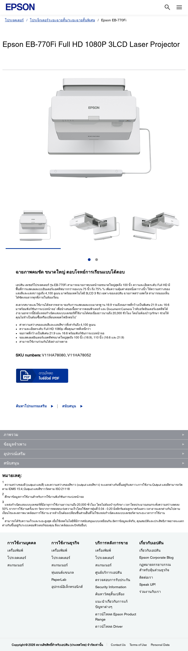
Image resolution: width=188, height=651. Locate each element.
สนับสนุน (69, 406)
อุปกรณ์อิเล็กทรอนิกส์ (67, 587)
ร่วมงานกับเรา (150, 592)
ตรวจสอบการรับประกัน (112, 580)
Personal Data (160, 645)
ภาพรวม (11, 434)
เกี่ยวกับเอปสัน (150, 550)
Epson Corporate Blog (156, 557)
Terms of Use (138, 645)
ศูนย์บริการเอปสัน (108, 572)
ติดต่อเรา (146, 577)
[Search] (167, 7)
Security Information (110, 587)
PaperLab (58, 580)
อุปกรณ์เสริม (14, 453)
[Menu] (179, 7)
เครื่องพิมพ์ (15, 550)
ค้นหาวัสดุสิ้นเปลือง (109, 594)
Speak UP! (147, 584)
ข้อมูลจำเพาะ (15, 444)
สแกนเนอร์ (15, 565)
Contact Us (118, 645)
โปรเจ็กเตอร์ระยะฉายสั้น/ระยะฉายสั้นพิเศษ (62, 20)
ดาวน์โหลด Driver (109, 626)
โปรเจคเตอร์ (14, 20)
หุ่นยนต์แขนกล (62, 572)
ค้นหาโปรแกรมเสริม (31, 406)
